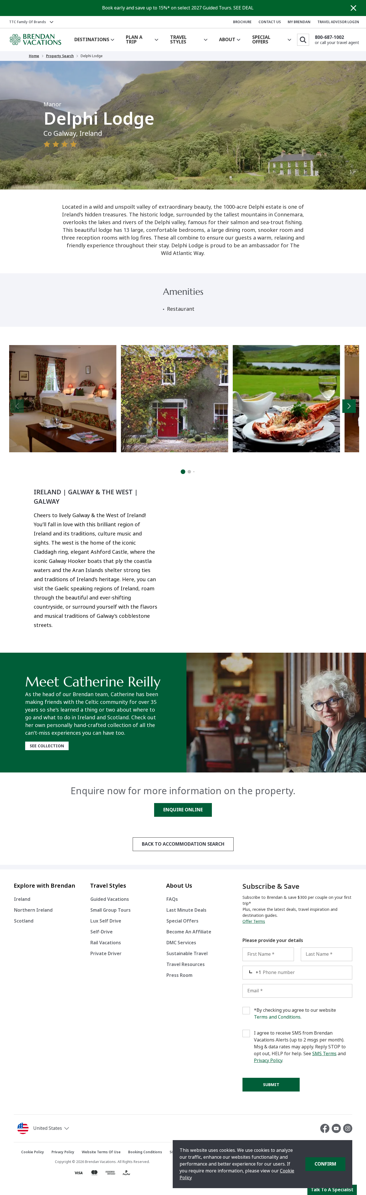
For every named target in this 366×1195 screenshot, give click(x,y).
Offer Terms (253, 921)
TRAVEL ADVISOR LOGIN (338, 22)
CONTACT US (269, 22)
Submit (271, 1085)
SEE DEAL (243, 8)
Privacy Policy (268, 1060)
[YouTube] (337, 1128)
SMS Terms (324, 1053)
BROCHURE (242, 22)
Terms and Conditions (277, 1017)
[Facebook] (326, 1128)
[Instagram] (347, 1128)
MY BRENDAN (299, 22)
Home (34, 56)
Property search (60, 56)
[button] (59, 1128)
